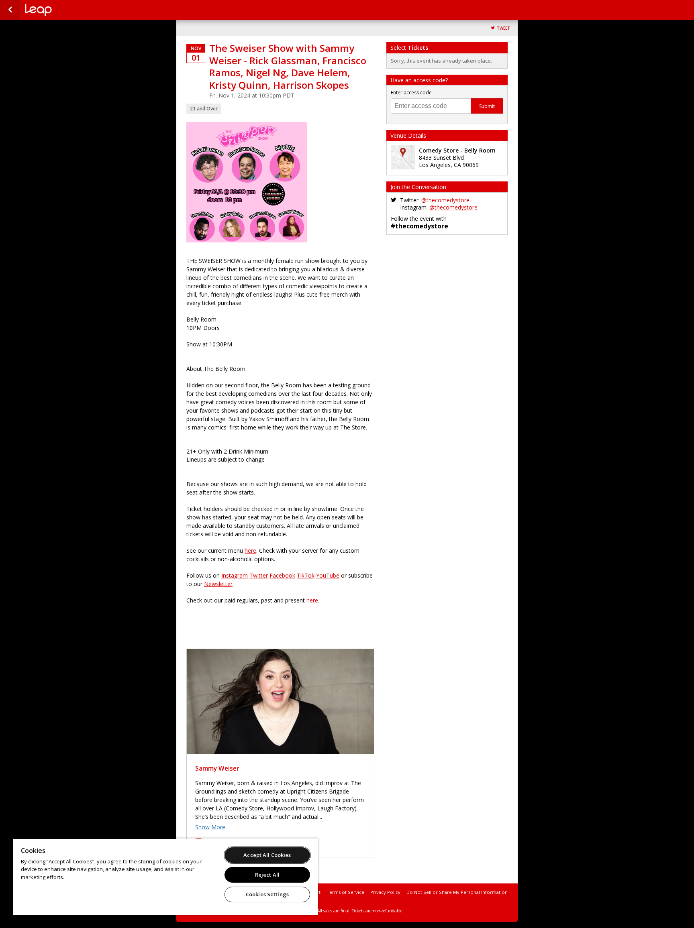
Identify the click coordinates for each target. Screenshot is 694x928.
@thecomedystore (445, 200)
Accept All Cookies (267, 855)
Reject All (267, 874)
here (250, 550)
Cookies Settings (267, 894)
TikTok (305, 575)
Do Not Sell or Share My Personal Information (457, 892)
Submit (487, 106)
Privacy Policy (385, 892)
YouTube (327, 575)
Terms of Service (345, 892)
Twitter (258, 575)
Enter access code (411, 93)
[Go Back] (10, 10)
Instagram (234, 575)
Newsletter (218, 584)
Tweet (503, 28)
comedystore (65, 10)
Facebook (282, 575)
